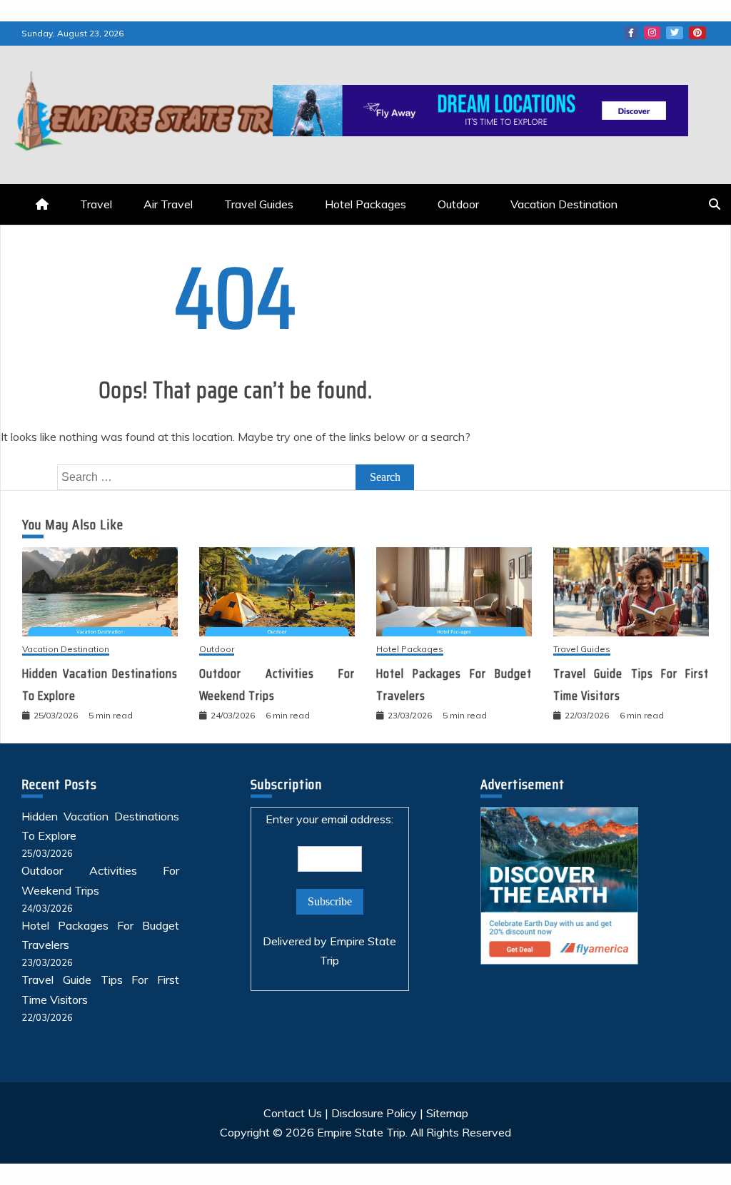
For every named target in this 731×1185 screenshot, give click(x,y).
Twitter (674, 32)
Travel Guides (258, 204)
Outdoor (458, 204)
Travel (96, 204)
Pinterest (697, 32)
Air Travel (168, 204)
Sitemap (447, 1113)
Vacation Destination (563, 204)
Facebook (631, 32)
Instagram (652, 32)
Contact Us (292, 1113)
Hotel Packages (365, 204)
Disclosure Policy (374, 1113)
